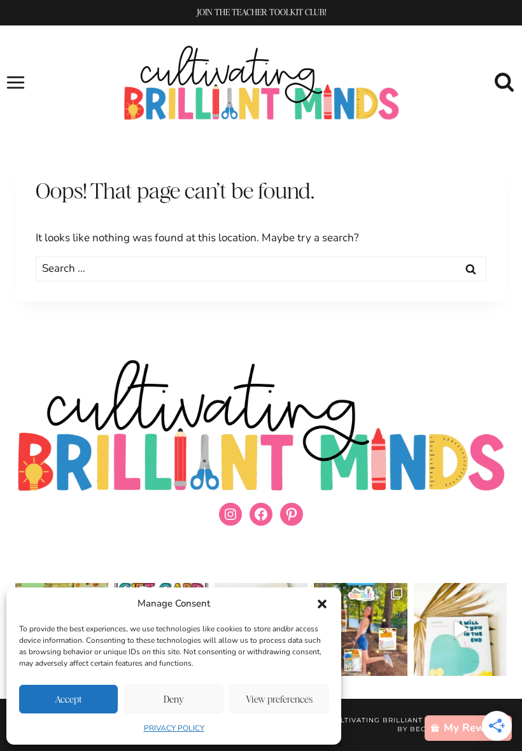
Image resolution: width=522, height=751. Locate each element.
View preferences (279, 699)
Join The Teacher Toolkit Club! (261, 12)
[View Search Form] (504, 82)
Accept (68, 699)
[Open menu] (16, 82)
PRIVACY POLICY (174, 728)
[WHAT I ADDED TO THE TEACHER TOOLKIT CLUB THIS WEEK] (360, 629)
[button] (322, 604)
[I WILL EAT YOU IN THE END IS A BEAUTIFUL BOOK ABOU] (460, 629)
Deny (174, 699)
